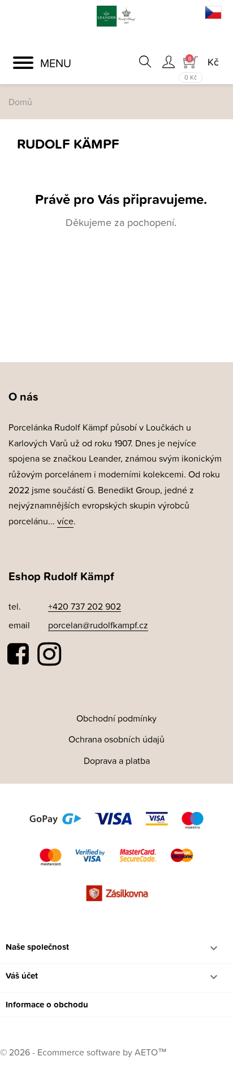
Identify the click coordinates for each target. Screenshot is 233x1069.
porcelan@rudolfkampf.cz (98, 625)
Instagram (49, 654)
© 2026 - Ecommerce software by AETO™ (83, 1052)
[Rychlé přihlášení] (168, 61)
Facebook (18, 654)
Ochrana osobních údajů (116, 739)
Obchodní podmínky (116, 718)
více (65, 521)
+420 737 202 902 (84, 606)
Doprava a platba (117, 760)
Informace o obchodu (47, 1004)
